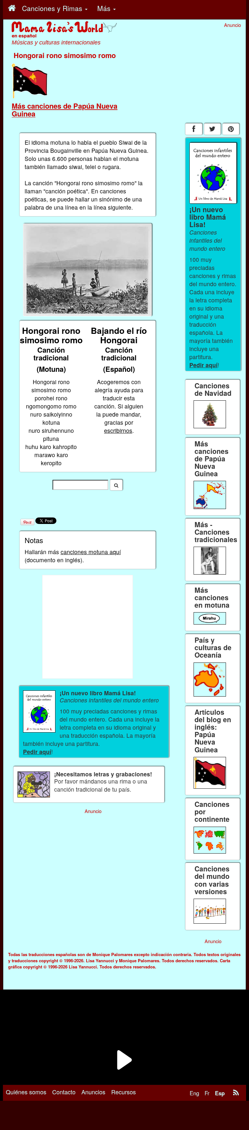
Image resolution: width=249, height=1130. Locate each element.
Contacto (64, 1091)
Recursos (123, 1091)
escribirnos (118, 430)
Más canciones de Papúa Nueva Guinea (64, 110)
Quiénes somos (26, 1091)
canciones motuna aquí (91, 552)
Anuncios (93, 1091)
